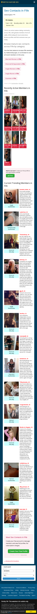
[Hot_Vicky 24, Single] (7, 132)
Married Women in (13, 59)
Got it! (31, 611)
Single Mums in (12, 74)
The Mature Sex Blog (24, 595)
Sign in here (24, 555)
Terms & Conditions (21, 587)
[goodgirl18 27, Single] (23, 132)
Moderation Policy (8, 590)
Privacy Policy (31, 587)
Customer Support (12, 595)
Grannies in (10, 78)
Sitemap (4, 595)
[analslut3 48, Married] (7, 96)
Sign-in (33, 595)
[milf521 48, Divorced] (7, 149)
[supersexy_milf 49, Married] (7, 114)
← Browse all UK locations (11, 561)
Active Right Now (29, 593)
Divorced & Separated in (15, 64)
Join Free (10, 175)
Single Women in (12, 69)
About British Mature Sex (7, 587)
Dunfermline (14, 83)
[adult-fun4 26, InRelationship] (23, 96)
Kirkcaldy (20, 83)
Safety (16, 590)
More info (10, 612)
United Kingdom (8, 14)
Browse (21, 593)
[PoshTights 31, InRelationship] (15, 114)
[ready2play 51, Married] (15, 96)
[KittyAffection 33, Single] (23, 114)
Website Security (24, 590)
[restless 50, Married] (15, 132)
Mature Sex (14, 593)
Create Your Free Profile (18, 551)
